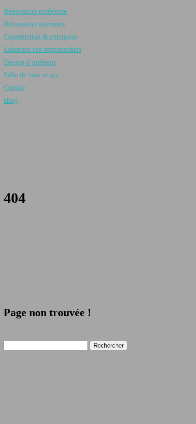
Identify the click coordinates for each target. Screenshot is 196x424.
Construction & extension (40, 36)
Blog (11, 100)
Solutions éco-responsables (42, 49)
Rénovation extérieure (35, 11)
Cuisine (15, 87)
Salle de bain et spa (31, 75)
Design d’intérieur (30, 62)
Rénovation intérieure (35, 24)
